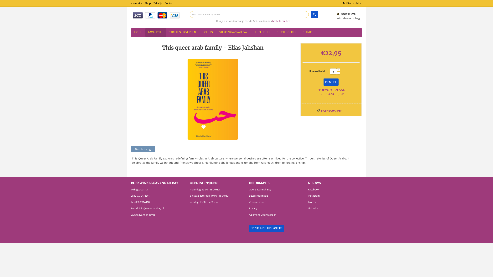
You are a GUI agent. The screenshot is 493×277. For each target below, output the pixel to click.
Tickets (207, 32)
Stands (308, 32)
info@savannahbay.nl (151, 208)
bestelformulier (281, 21)
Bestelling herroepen (267, 228)
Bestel (331, 82)
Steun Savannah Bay (233, 32)
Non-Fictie (155, 32)
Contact (169, 3)
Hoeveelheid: (317, 71)
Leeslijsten (262, 32)
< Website (136, 3)
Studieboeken (286, 32)
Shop (148, 3)
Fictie (138, 32)
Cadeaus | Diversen (182, 32)
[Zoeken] (314, 14)
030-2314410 (142, 202)
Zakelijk (157, 3)
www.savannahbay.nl (143, 214)
